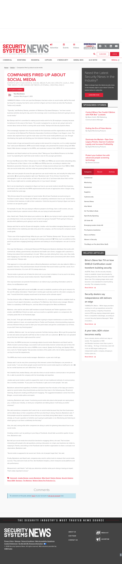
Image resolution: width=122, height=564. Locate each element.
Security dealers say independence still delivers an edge (98, 298)
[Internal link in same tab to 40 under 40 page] (89, 46)
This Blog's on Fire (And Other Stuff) (96, 244)
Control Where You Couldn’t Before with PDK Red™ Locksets (100, 113)
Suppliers (48, 60)
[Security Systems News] (26, 49)
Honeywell (13, 478)
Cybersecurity (62, 60)
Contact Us (73, 540)
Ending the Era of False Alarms (98, 128)
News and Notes (89, 235)
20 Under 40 (88, 220)
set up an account (54, 496)
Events (66, 48)
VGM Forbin (8, 549)
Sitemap (17, 541)
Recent (99, 172)
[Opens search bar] (94, 54)
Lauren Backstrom (35, 478)
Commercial (7, 60)
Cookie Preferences (11, 544)
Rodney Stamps (56, 478)
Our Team (72, 536)
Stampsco (19, 481)
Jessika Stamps (23, 478)
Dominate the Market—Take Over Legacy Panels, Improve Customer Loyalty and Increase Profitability (100, 141)
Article (12, 68)
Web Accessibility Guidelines (45, 541)
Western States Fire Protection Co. (44, 481)
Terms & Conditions (27, 541)
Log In (114, 54)
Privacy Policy (9, 541)
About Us (72, 532)
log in (33, 496)
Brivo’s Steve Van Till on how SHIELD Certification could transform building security (99, 264)
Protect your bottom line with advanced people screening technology (98, 157)
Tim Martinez (27, 481)
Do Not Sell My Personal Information (31, 544)
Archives (112, 172)
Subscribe (102, 54)
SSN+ (104, 60)
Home (6, 68)
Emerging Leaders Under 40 (93, 225)
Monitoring (21, 60)
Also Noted (93, 60)
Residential (35, 60)
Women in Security (90, 239)
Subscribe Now (94, 95)
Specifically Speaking (91, 216)
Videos (76, 48)
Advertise (54, 48)
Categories (88, 172)
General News (78, 60)
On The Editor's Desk (91, 211)
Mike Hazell (46, 478)
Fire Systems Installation (16, 90)
